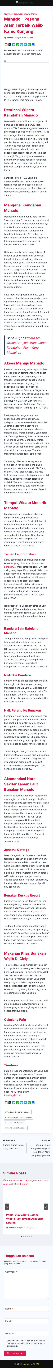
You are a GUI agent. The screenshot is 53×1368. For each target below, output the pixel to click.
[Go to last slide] (7, 1207)
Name (9, 1308)
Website (9, 1333)
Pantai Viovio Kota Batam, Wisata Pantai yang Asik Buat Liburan (24, 1218)
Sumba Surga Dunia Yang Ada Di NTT (13, 1145)
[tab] (21, 1236)
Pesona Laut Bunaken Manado (18, 1117)
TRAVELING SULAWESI (13, 14)
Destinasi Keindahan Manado (17, 1112)
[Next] (46, 1207)
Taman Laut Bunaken (14, 1123)
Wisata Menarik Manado (15, 1128)
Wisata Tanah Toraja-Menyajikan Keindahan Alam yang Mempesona (40, 1148)
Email (9, 1321)
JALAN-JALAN (31, 1364)
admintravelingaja (14, 38)
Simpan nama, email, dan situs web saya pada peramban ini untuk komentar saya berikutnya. (26, 1343)
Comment (11, 1271)
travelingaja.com (12, 1095)
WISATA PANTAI (30, 14)
